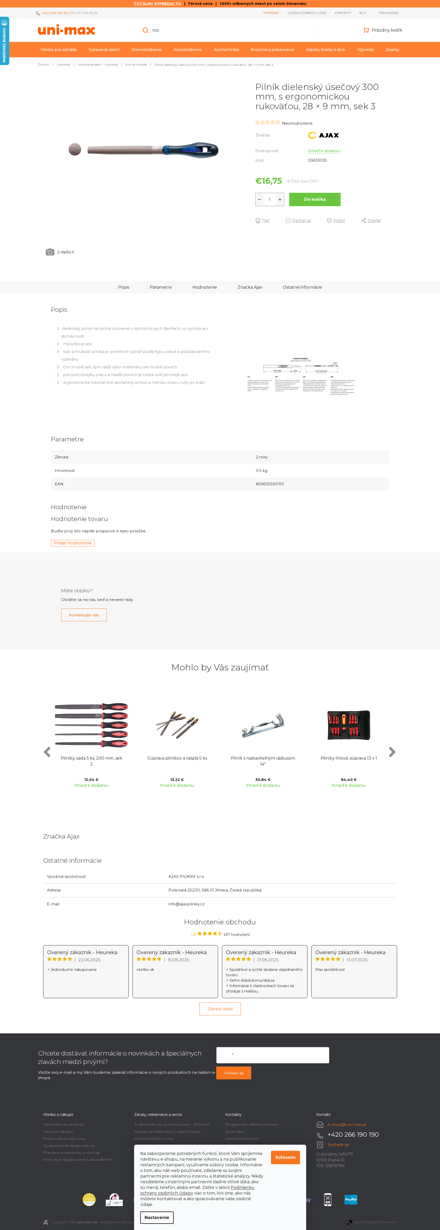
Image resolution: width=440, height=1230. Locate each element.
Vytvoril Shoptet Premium (375, 1222)
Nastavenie (157, 1217)
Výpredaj (271, 13)
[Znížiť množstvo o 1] (259, 199)
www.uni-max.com (242, 1138)
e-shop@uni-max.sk (346, 1124)
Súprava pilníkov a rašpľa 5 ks (93, 758)
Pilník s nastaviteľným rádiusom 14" (178, 761)
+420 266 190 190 (55, 13)
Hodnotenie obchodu (220, 922)
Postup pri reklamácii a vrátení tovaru (167, 1131)
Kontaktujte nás (84, 615)
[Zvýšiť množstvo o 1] (280, 199)
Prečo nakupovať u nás (64, 1138)
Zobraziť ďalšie (220, 1009)
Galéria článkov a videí (306, 13)
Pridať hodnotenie (73, 543)
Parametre (161, 287)
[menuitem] (59, 49)
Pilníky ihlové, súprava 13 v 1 (264, 758)
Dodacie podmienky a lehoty (69, 1145)
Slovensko (234, 1131)
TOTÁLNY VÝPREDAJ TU (157, 3)
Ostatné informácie (302, 287)
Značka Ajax (250, 287)
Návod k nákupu (58, 1131)
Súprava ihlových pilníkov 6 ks (350, 758)
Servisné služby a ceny (154, 1138)
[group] (93, 742)
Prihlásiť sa (233, 1073)
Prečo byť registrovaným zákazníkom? (77, 1159)
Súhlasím (285, 1157)
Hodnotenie (204, 287)
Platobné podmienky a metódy (71, 1152)
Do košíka (315, 199)
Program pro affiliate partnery (251, 1124)
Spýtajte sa (338, 1144)
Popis (123, 287)
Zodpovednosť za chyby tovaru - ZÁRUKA (171, 1124)
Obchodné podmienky (63, 1124)
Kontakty (343, 13)
